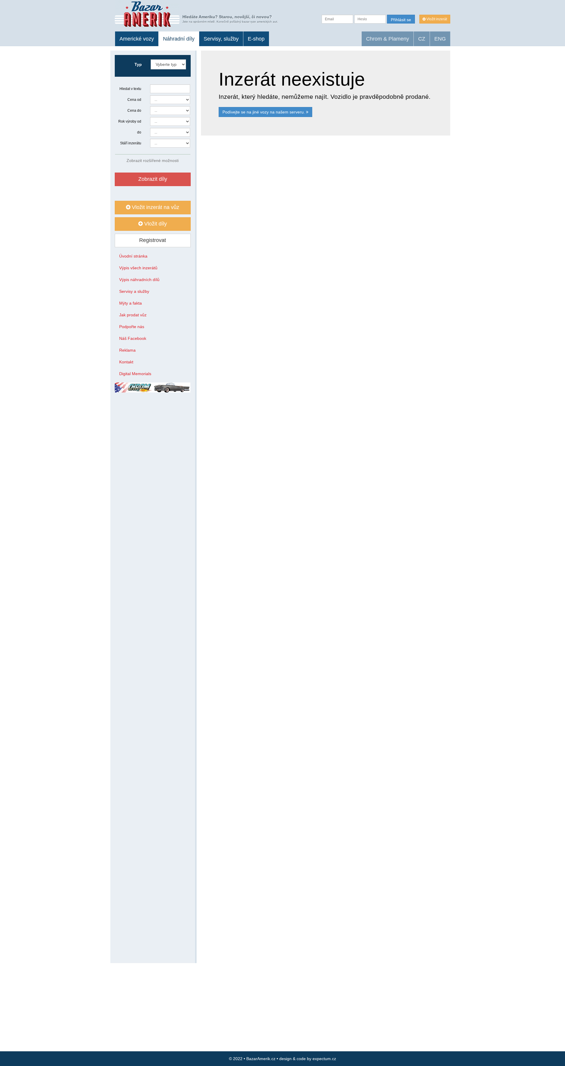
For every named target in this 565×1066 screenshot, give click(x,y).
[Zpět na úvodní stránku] (147, 14)
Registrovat (152, 240)
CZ (421, 39)
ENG (440, 39)
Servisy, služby (221, 39)
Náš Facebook (132, 338)
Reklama (127, 350)
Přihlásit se (401, 19)
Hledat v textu (130, 89)
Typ (138, 64)
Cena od (134, 100)
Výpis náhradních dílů (139, 279)
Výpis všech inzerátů (138, 267)
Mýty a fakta (130, 303)
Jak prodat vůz (133, 315)
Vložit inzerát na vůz (154, 207)
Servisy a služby (134, 291)
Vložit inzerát (436, 19)
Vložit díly (155, 224)
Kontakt (126, 362)
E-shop (256, 39)
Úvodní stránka (133, 256)
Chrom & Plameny (387, 39)
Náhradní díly (179, 39)
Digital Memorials (135, 373)
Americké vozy (136, 39)
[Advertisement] (326, 219)
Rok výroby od (129, 121)
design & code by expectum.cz (307, 1058)
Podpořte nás (131, 326)
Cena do (134, 110)
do (139, 132)
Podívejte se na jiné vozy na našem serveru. (264, 112)
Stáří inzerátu (130, 143)
